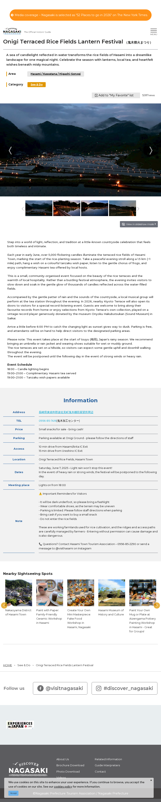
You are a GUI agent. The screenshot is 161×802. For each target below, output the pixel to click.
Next (151, 150)
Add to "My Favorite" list (116, 95)
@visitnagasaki (64, 688)
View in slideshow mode (140, 224)
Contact (100, 771)
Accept (13, 793)
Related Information (108, 759)
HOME (7, 665)
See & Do (37, 84)
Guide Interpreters (107, 765)
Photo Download (68, 771)
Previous (10, 150)
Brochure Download (70, 765)
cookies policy (63, 786)
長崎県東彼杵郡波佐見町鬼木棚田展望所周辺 (66, 412)
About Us (62, 759)
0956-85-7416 (47, 420)
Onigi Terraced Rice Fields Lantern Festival (64, 665)
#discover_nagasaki (128, 688)
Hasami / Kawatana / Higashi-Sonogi (56, 74)
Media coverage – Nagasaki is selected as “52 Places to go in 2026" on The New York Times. (81, 15)
